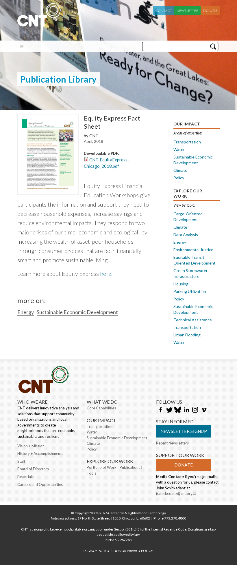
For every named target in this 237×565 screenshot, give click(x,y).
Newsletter (187, 10)
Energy (25, 312)
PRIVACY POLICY (97, 550)
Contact (163, 10)
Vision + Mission (31, 446)
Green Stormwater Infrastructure (190, 273)
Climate (180, 170)
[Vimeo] (203, 410)
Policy (178, 177)
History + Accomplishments (40, 453)
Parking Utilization (189, 291)
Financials (25, 476)
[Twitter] (169, 410)
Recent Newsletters (172, 443)
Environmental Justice (193, 249)
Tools (91, 473)
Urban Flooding (187, 334)
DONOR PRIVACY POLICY (133, 550)
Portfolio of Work (101, 467)
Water (179, 149)
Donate (210, 10)
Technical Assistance (192, 319)
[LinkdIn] (186, 410)
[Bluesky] (177, 410)
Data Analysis (185, 234)
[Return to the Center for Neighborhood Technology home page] (39, 23)
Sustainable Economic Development (77, 312)
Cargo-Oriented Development (188, 216)
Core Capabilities (101, 408)
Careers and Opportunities (40, 484)
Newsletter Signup (183, 431)
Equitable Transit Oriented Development (194, 260)
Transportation (187, 141)
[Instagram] (195, 410)
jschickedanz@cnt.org (176, 494)
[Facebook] (160, 410)
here (105, 273)
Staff (21, 461)
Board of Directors (33, 468)
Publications (130, 467)
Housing (180, 283)
